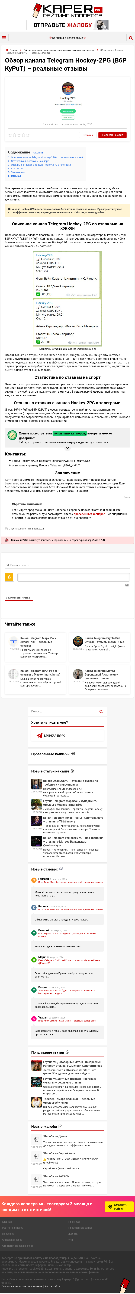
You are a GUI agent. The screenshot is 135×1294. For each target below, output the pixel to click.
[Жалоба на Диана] (36, 1139)
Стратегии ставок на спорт (17, 1245)
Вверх (127, 497)
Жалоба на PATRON (56, 1176)
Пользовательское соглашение (21, 1286)
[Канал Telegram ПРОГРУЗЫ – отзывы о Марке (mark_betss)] (13, 674)
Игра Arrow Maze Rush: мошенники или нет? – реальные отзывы (70, 882)
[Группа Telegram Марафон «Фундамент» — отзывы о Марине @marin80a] (36, 804)
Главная (7, 1221)
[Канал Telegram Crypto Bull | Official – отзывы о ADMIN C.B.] (78, 641)
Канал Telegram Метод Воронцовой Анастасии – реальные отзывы (101, 674)
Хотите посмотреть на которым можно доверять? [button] (65, 437)
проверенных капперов (89, 514)
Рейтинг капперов (12, 1227)
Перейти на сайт (112, 135)
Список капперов (12, 1239)
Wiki (70, 1239)
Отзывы (88, 135)
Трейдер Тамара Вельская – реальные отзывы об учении (69, 1100)
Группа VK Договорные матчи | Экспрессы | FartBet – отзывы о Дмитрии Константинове (72, 1063)
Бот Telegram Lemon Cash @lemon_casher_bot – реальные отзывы (67, 935)
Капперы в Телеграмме (67, 38)
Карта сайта (52, 1286)
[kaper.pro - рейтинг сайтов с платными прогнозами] (67, 17)
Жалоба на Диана (55, 1136)
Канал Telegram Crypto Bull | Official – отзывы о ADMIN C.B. (105, 640)
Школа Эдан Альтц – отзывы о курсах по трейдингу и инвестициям (70, 782)
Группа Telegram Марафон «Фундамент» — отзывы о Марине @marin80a (71, 802)
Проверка (8, 1233)
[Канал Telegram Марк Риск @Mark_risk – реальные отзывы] (13, 641)
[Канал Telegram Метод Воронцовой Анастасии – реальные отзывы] (78, 674)
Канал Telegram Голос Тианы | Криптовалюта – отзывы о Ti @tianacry (73, 819)
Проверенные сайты (80, 1227)
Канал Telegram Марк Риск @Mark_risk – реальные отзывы (38, 641)
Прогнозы (74, 1221)
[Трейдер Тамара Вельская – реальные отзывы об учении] (36, 1102)
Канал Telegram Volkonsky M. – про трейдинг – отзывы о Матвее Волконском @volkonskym (73, 841)
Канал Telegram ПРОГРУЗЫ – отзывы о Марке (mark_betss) (40, 672)
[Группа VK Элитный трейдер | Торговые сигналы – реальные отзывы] (36, 1082)
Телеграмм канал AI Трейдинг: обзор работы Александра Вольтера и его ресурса (66, 992)
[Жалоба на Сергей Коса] (36, 1156)
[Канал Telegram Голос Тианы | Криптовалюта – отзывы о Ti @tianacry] (36, 821)
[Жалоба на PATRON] (36, 1179)
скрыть (38, 152)
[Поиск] (101, 711)
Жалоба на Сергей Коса (59, 1153)
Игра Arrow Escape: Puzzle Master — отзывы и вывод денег (67, 1020)
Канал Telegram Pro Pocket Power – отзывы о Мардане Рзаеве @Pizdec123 (69, 961)
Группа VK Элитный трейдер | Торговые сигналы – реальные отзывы (69, 1080)
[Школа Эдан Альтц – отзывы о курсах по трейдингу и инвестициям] (36, 784)
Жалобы (73, 1233)
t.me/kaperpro (54, 735)
